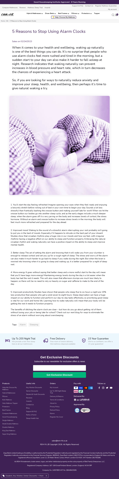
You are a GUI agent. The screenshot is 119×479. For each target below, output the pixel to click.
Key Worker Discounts (34, 387)
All (7, 21)
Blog (28, 408)
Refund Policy (55, 410)
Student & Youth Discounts (35, 394)
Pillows (74, 13)
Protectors (86, 13)
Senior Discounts (32, 391)
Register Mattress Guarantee (106, 6)
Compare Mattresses (10, 7)
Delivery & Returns (56, 396)
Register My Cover (56, 417)
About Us (53, 403)
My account (112, 9)
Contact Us (89, 6)
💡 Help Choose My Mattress (63, 17)
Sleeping (34, 324)
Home (3, 21)
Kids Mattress (7, 400)
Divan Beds (49, 13)
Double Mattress (8, 427)
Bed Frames (62, 13)
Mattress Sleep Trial (35, 7)
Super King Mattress (9, 434)
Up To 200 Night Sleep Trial (58, 392)
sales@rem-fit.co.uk (59, 441)
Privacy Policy (55, 407)
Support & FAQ (77, 6)
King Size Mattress (8, 431)
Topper (97, 13)
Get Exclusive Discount (60, 375)
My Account (54, 387)
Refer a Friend (31, 415)
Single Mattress (7, 420)
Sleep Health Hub (32, 418)
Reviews (23, 7)
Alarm (23, 324)
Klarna (52, 413)
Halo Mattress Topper (10, 403)
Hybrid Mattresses (34, 13)
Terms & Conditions (57, 400)
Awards (47, 7)
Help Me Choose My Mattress (9, 388)
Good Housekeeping (9, 417)
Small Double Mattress (10, 424)
